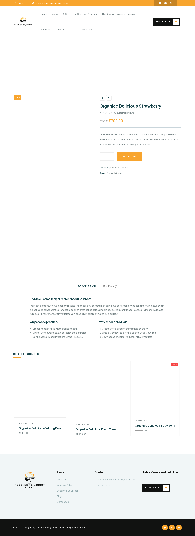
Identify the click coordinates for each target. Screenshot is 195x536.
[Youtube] (166, 3)
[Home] (23, 21)
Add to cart (129, 156)
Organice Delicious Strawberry (155, 425)
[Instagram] (171, 3)
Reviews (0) (110, 286)
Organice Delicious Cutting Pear (40, 428)
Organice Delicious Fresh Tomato (97, 429)
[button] (180, 402)
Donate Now (163, 22)
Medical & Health (120, 167)
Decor (110, 173)
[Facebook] (160, 3)
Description (87, 286)
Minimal (118, 173)
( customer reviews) (124, 112)
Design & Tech (26, 423)
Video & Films (82, 424)
